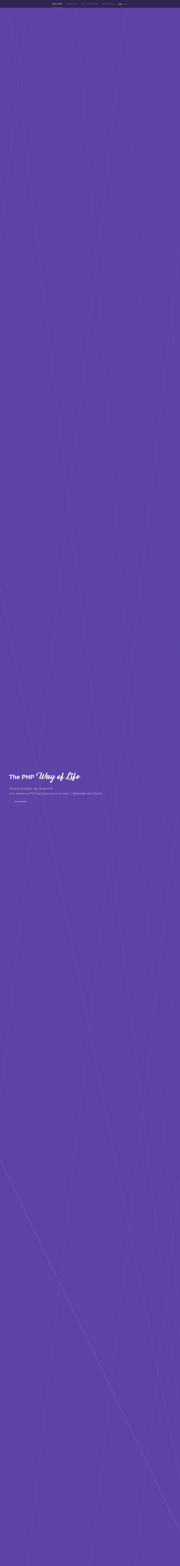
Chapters (72, 4)
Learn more (20, 801)
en (120, 4)
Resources (108, 4)
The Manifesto (89, 4)
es (123, 4)
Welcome (57, 4)
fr (126, 4)
